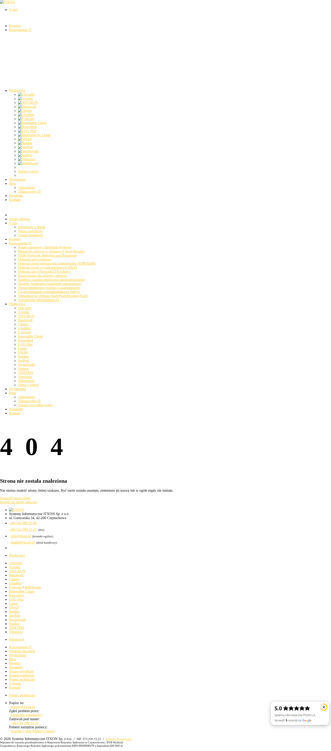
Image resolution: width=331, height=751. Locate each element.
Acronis (23, 312)
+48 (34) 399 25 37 (25, 723)
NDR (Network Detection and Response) (47, 255)
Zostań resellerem (30, 235)
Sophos (23, 369)
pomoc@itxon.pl (23, 707)
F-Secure (24, 332)
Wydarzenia (17, 389)
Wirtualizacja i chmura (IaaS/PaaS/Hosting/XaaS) (53, 296)
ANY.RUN (26, 316)
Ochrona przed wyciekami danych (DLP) (47, 267)
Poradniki (16, 409)
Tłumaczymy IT (29, 191)
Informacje (16, 639)
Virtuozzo (25, 377)
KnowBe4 (25, 340)
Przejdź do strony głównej (18, 502)
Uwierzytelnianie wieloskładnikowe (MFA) (49, 292)
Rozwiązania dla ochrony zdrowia (42, 276)
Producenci (17, 304)
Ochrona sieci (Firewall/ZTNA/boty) (44, 271)
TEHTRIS (25, 373)
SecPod (23, 360)
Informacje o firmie (31, 227)
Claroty (23, 324)
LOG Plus (25, 344)
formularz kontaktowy (26, 715)
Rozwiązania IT (20, 243)
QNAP (23, 352)
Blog (12, 393)
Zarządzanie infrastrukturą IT (38, 300)
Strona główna (19, 219)
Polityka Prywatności (118, 739)
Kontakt (14, 413)
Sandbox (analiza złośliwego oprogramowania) (51, 280)
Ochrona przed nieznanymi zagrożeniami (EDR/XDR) (57, 263)
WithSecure (26, 381)
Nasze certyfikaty (30, 231)
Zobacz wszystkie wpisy (35, 405)
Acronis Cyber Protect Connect (33, 731)
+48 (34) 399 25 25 (23, 529)
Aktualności (26, 187)
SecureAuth (26, 365)
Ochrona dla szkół (22, 651)
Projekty (15, 239)
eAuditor (24, 328)
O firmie (15, 683)
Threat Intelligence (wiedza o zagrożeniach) (49, 288)
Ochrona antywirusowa (34, 259)
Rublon (23, 356)
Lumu (22, 348)
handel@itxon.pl (23, 542)
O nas (13, 223)
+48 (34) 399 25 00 (23, 523)
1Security (25, 308)
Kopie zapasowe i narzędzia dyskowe (45, 247)
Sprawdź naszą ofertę (15, 498)
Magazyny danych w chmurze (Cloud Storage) (51, 251)
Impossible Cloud (30, 336)
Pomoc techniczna (22, 679)
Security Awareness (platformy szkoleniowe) (50, 284)
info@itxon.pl (21, 536)
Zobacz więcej (28, 171)
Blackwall (25, 320)
